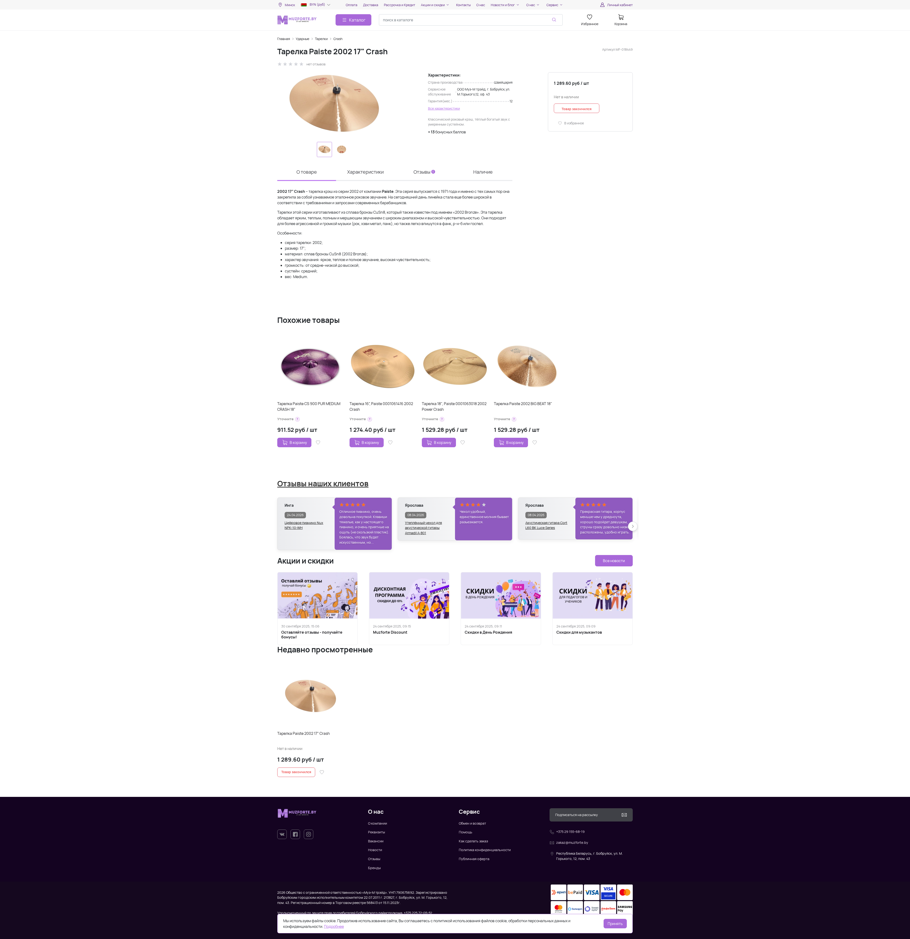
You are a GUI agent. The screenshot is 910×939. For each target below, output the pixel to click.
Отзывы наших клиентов (323, 483)
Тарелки (321, 38)
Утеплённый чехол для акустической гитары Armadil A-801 (423, 525)
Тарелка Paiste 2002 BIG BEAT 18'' (523, 403)
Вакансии (375, 841)
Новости (375, 850)
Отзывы (374, 859)
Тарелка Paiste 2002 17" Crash (303, 733)
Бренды (374, 868)
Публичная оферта (474, 859)
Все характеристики (444, 108)
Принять (615, 923)
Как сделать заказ (473, 841)
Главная (283, 38)
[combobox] (471, 20)
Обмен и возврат (472, 823)
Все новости (614, 560)
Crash (337, 38)
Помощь (465, 832)
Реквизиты (376, 832)
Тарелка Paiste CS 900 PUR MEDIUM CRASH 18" (308, 406)
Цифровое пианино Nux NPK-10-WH (304, 525)
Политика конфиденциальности (485, 850)
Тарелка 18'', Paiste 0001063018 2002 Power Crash (454, 406)
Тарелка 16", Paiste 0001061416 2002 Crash (381, 406)
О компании (377, 823)
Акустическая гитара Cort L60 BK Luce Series (546, 525)
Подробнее (334, 926)
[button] (297, 419)
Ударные (302, 38)
